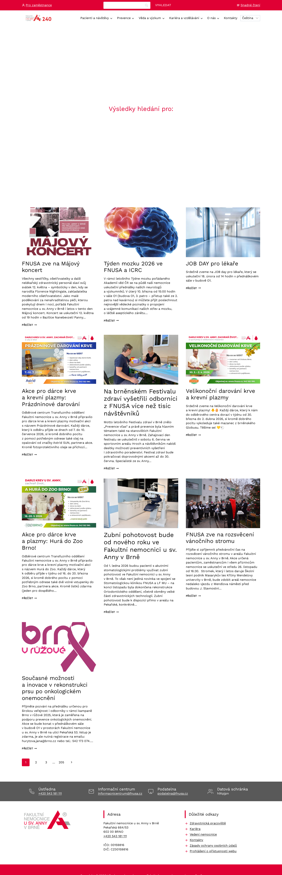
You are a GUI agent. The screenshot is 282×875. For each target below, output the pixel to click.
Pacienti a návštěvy (94, 18)
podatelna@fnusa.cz (172, 793)
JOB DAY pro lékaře (212, 263)
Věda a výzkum (150, 18)
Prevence (124, 18)
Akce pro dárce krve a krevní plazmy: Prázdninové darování (51, 397)
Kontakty (230, 18)
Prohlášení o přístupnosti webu (213, 851)
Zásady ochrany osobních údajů (213, 845)
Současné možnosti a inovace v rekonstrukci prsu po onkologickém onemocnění (54, 688)
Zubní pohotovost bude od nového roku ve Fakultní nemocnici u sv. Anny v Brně (140, 546)
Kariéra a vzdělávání (184, 18)
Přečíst (29, 324)
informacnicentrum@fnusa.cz (120, 793)
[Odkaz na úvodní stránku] (48, 821)
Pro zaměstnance (39, 5)
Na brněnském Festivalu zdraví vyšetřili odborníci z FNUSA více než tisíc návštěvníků (140, 402)
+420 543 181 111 (50, 793)
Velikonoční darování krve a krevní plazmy (220, 394)
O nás (211, 18)
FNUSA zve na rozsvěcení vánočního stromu (220, 537)
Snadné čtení (250, 5)
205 (61, 762)
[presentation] (59, 232)
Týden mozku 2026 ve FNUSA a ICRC (133, 266)
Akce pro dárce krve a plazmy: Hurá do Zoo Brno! (52, 541)
